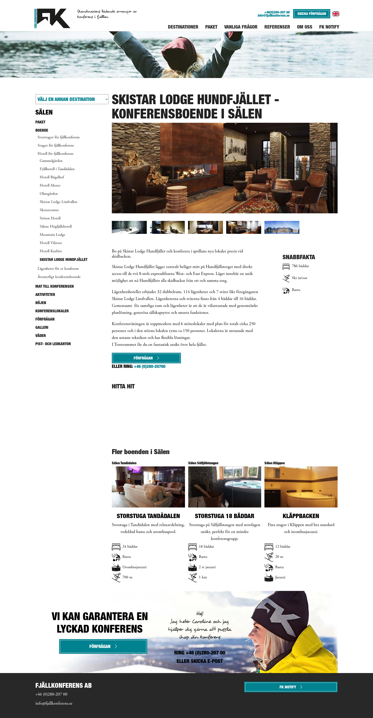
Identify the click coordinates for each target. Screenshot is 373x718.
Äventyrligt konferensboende (59, 277)
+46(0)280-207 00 (277, 12)
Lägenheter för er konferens (58, 269)
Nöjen (40, 302)
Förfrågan (143, 358)
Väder (40, 335)
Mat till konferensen (54, 286)
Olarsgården (49, 194)
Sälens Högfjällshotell (56, 227)
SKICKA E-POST (207, 661)
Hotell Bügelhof (52, 177)
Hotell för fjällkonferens (55, 154)
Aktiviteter (45, 294)
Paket (40, 122)
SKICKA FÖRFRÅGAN (311, 13)
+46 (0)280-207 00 (51, 694)
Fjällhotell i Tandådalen (57, 169)
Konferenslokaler (52, 311)
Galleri (41, 327)
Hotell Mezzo (50, 186)
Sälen (44, 112)
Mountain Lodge (52, 235)
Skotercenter (49, 210)
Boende (41, 130)
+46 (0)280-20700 (149, 366)
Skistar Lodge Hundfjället (63, 259)
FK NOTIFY (288, 687)
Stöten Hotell (50, 218)
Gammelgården (51, 161)
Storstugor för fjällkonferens (59, 137)
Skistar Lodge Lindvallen (58, 202)
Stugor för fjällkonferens (56, 146)
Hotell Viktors (51, 243)
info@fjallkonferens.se (274, 15)
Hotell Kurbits (51, 251)
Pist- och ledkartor (53, 343)
